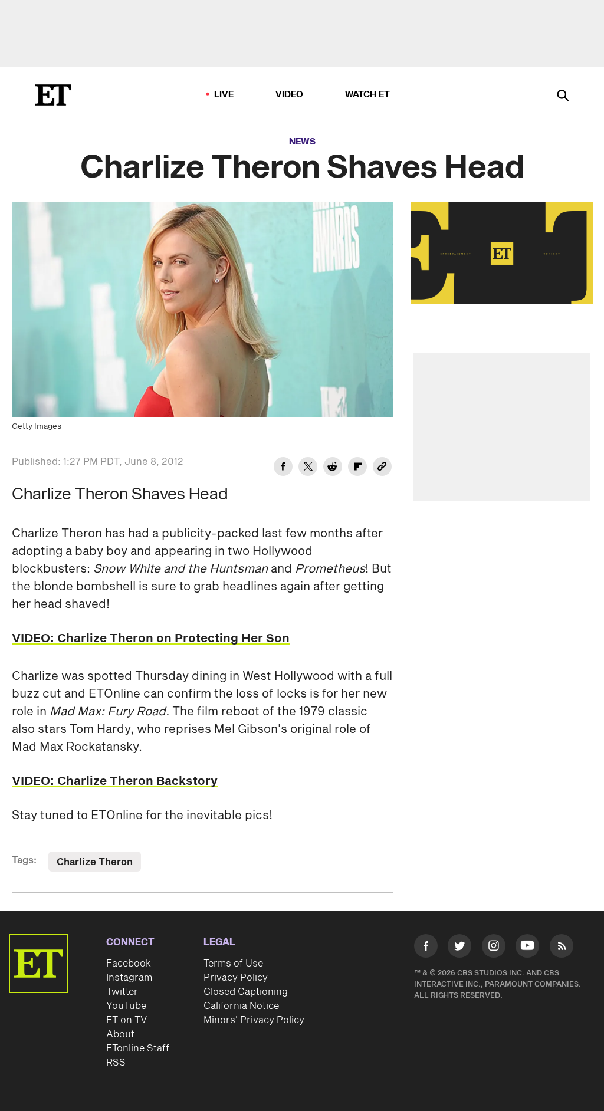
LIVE (224, 94)
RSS (116, 1063)
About (120, 1034)
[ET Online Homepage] (53, 95)
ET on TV (126, 1020)
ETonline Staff (137, 1048)
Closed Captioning (245, 992)
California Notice (241, 1006)
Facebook (128, 963)
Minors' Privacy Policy (253, 1020)
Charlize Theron (95, 862)
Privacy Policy (235, 978)
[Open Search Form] (563, 96)
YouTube (126, 1006)
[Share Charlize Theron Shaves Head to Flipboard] (357, 468)
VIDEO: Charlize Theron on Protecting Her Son (151, 638)
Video (289, 94)
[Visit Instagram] (493, 948)
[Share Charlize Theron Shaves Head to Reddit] (332, 468)
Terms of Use (233, 963)
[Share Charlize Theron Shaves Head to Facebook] (283, 468)
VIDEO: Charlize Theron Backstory (115, 781)
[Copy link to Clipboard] (382, 468)
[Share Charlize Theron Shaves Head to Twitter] (308, 468)
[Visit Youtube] (527, 946)
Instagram (129, 978)
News (302, 142)
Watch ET (367, 94)
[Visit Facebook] (426, 948)
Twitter (122, 992)
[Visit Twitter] (459, 948)
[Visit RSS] (561, 948)
